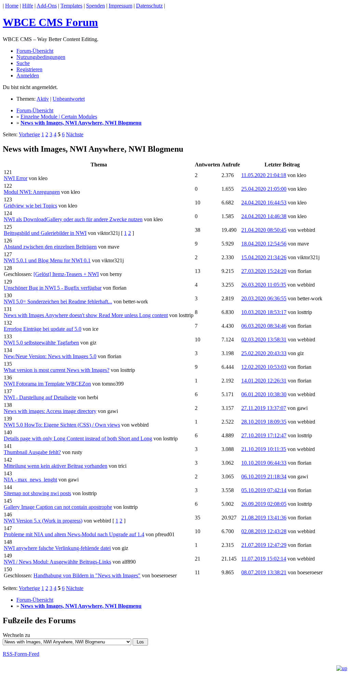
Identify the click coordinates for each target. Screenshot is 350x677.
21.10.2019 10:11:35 (263, 449)
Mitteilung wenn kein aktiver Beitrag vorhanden (55, 466)
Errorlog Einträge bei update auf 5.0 (42, 329)
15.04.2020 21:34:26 (263, 257)
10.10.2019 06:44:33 (263, 463)
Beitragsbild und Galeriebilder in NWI (45, 233)
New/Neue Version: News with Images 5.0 (50, 356)
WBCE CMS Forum (50, 22)
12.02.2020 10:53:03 (263, 367)
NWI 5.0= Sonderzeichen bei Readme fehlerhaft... (58, 301)
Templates (71, 6)
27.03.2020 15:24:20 (263, 271)
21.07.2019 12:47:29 (263, 545)
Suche (23, 63)
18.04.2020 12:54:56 (263, 244)
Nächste (74, 134)
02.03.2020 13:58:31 (263, 339)
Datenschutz (149, 6)
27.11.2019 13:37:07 (263, 408)
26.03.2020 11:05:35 (263, 285)
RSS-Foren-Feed (21, 654)
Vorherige (29, 134)
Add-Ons (47, 6)
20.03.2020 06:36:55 (263, 298)
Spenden (95, 6)
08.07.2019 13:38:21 (263, 572)
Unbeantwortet (69, 99)
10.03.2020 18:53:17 (263, 312)
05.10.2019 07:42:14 (263, 490)
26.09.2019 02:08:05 (263, 504)
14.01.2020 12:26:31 (263, 381)
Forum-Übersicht (34, 51)
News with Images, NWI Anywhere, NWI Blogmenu (81, 123)
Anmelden (27, 75)
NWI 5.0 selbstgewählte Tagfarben (41, 343)
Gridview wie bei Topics (30, 206)
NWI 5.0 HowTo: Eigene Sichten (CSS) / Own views (62, 425)
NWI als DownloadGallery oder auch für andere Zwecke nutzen (73, 219)
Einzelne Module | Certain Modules (59, 117)
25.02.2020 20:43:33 (263, 353)
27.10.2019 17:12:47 (263, 435)
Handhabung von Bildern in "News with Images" (86, 575)
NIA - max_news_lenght (30, 479)
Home (11, 6)
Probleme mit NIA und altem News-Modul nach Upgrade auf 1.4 (74, 534)
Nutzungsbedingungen (40, 57)
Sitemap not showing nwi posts (37, 493)
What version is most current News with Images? (56, 370)
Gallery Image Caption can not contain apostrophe (58, 507)
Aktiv (43, 99)
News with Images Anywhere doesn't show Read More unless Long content (86, 315)
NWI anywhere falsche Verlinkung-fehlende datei (57, 548)
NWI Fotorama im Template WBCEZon (47, 384)
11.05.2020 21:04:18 (263, 175)
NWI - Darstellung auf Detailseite (40, 397)
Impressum (120, 6)
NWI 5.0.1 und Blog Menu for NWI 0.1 (47, 260)
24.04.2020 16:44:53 (263, 202)
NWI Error (15, 178)
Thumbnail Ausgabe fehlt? (32, 452)
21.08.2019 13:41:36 (263, 518)
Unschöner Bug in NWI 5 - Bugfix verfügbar (53, 288)
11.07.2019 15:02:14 (263, 559)
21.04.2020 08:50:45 (263, 230)
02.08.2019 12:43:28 (263, 531)
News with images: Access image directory (50, 411)
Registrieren (29, 69)
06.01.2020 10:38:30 (263, 394)
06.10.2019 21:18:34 (263, 476)
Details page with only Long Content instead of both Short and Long (78, 438)
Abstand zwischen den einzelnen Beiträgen (50, 247)
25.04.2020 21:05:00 (263, 189)
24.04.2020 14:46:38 (263, 216)
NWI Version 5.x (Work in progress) (43, 521)
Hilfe (27, 6)
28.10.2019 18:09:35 (263, 422)
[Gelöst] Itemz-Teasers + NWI (66, 274)
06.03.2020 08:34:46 (263, 326)
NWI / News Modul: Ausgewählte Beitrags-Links (57, 562)
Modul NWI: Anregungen (32, 192)
